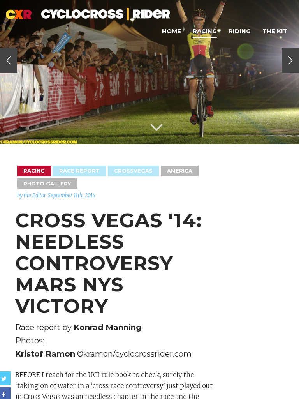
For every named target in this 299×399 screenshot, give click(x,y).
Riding (240, 31)
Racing (205, 31)
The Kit (274, 31)
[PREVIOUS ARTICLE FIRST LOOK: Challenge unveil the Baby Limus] (8, 60)
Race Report (79, 171)
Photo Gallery (47, 183)
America (179, 171)
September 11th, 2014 (71, 195)
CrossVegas (133, 171)
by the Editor (31, 195)
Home (171, 31)
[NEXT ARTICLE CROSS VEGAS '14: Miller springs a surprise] (290, 60)
